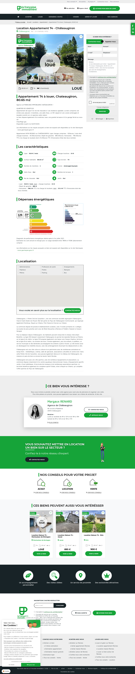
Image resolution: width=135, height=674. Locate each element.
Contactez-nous (102, 1)
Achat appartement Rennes (80, 646)
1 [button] (39, 531)
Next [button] (82, 59)
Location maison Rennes (106, 649)
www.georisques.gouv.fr (26, 250)
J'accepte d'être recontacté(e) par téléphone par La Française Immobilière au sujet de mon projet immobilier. (102, 96)
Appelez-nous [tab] (110, 41)
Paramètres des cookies (67, 671)
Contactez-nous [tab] (95, 41)
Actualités (82, 1)
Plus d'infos (53, 422)
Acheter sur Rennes (76, 643)
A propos (91, 1)
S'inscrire (60, 605)
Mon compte (82, 613)
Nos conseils (71, 1)
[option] (50, 59)
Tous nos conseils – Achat (78, 657)
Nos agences (113, 17)
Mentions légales (93, 668)
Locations (35, 22)
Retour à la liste (20, 22)
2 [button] (41, 531)
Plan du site (54, 668)
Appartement (43, 22)
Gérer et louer (91, 17)
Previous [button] (18, 59)
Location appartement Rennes (108, 646)
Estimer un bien (49, 643)
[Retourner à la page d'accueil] (28, 8)
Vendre (76, 17)
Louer (40, 17)
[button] (133, 25)
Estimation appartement (53, 649)
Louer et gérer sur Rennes (105, 643)
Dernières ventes (55, 17)
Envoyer (102, 111)
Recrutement (114, 1)
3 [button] (43, 531)
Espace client (83, 8)
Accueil (29, 22)
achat (63, 668)
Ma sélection (70, 8)
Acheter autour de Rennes (79, 652)
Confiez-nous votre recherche (80, 655)
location (70, 668)
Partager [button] (100, 119)
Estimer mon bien (105, 613)
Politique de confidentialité (108, 668)
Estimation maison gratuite (54, 652)
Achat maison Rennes (78, 649)
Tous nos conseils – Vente (52, 657)
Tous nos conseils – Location (105, 660)
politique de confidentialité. (107, 77)
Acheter (28, 17)
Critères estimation (51, 646)
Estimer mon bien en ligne (105, 8)
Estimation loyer (49, 655)
